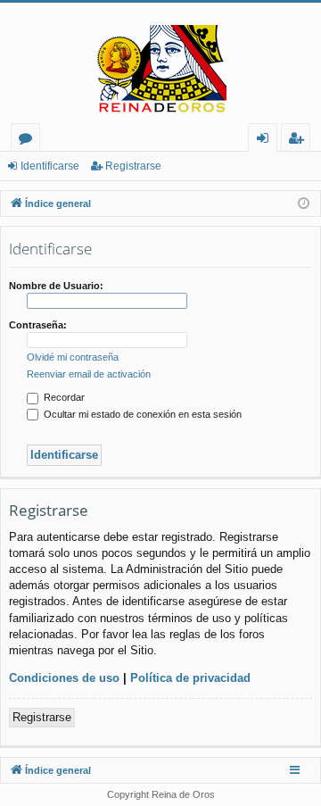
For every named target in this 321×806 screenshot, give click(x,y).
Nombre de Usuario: (56, 285)
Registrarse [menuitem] (299, 140)
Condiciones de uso (64, 678)
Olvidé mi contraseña (73, 357)
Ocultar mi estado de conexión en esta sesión (141, 414)
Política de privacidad (190, 678)
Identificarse (50, 166)
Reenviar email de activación (89, 374)
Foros (29, 140)
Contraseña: (38, 325)
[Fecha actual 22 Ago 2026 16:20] (303, 204)
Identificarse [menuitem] (266, 140)
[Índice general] (160, 69)
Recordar (63, 397)
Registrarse (133, 166)
